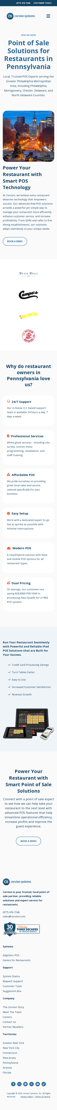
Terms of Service (42, 1096)
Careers (7, 1017)
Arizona (7, 1067)
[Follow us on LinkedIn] (25, 1084)
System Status (11, 976)
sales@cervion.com (14, 916)
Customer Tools (12, 986)
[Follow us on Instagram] (19, 1084)
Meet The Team (12, 1012)
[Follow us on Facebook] (13, 1084)
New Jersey (9, 1057)
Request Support (13, 981)
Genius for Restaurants (16, 960)
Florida (7, 1072)
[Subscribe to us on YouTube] (37, 1084)
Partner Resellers (13, 1026)
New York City (11, 1047)
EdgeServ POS (11, 955)
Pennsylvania (10, 1062)
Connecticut (10, 1052)
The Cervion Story (13, 1007)
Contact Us (9, 1022)
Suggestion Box (12, 991)
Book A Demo (15, 241)
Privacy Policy (27, 1096)
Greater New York (13, 1043)
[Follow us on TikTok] (44, 1084)
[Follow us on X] (31, 1084)
